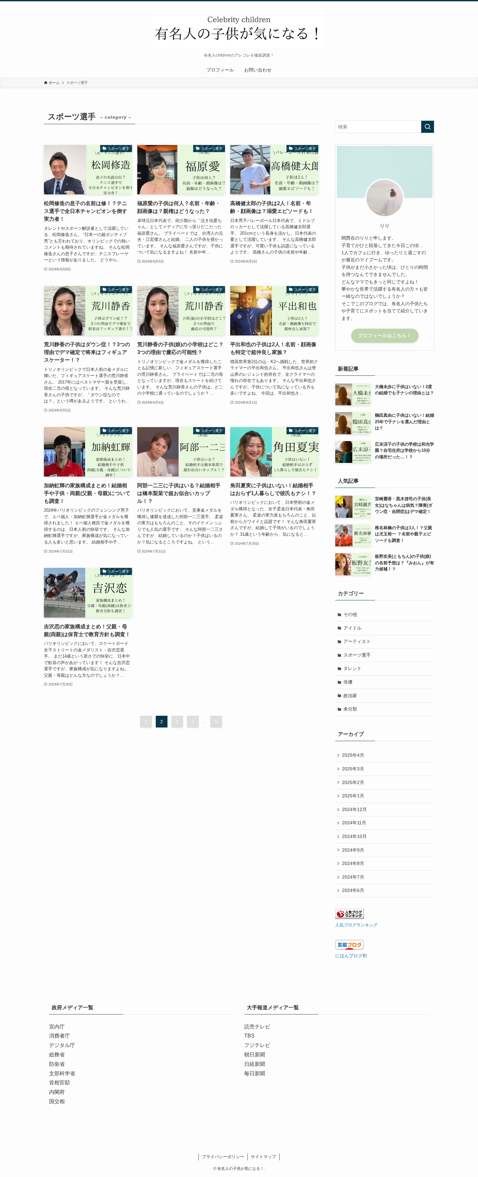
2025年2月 (353, 782)
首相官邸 (59, 1082)
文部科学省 (62, 1073)
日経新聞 (254, 1064)
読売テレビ (257, 1026)
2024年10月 (354, 836)
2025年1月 (353, 795)
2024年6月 (353, 890)
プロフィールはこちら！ (385, 335)
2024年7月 (353, 877)
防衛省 (57, 1064)
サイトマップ (263, 1156)
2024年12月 (354, 809)
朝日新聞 (254, 1054)
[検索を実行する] (427, 127)
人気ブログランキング (356, 925)
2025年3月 (353, 768)
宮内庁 (57, 1026)
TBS (249, 1036)
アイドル (352, 628)
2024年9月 (353, 850)
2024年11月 (354, 822)
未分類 (350, 709)
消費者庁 (59, 1036)
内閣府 (57, 1092)
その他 (350, 614)
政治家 (350, 695)
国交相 (57, 1101)
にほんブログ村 (351, 955)
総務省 (57, 1054)
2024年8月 (353, 863)
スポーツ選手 (357, 655)
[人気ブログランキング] (349, 917)
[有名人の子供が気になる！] (239, 28)
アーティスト (357, 641)
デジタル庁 (62, 1045)
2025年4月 (353, 755)
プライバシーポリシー (223, 1156)
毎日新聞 (254, 1073)
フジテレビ (257, 1045)
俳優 (347, 682)
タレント (352, 668)
